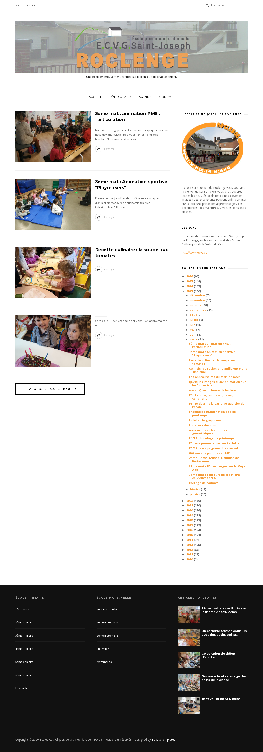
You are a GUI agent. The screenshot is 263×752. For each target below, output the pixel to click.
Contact (166, 96)
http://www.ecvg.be (194, 252)
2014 (190, 540)
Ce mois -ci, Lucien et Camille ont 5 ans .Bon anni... (218, 370)
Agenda (145, 96)
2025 (190, 281)
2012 (190, 550)
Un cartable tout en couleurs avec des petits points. (224, 633)
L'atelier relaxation (203, 425)
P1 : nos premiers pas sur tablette (214, 443)
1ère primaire (23, 609)
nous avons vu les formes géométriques (208, 431)
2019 (190, 515)
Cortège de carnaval (204, 483)
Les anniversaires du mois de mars (215, 377)
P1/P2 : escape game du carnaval (213, 448)
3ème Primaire (24, 635)
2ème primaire (24, 622)
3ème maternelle (107, 635)
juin (193, 325)
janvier (195, 494)
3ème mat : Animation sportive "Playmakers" (212, 353)
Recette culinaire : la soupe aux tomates (212, 362)
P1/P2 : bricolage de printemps (211, 438)
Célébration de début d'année (218, 655)
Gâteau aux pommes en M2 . (210, 453)
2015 (190, 535)
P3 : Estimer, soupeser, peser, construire (211, 396)
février (195, 489)
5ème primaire (24, 662)
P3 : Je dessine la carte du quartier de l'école (217, 405)
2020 (190, 510)
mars (194, 339)
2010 (190, 559)
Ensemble (21, 688)
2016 (190, 530)
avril (193, 334)
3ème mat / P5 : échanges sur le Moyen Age (218, 468)
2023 (190, 291)
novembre (198, 300)
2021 (190, 505)
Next (66, 389)
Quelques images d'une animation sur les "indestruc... (217, 383)
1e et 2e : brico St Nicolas (221, 699)
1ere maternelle (107, 609)
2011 (190, 554)
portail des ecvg (26, 5)
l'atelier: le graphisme (205, 420)
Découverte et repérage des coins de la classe (224, 678)
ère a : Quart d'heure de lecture (212, 390)
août (194, 315)
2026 (190, 276)
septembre (198, 310)
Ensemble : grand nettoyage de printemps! (212, 413)
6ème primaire (24, 675)
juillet (194, 320)
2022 (190, 501)
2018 (190, 520)
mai (193, 330)
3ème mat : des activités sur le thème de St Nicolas (224, 610)
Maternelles (104, 662)
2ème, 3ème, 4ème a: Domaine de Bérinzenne (214, 459)
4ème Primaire (24, 649)
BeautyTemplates (163, 740)
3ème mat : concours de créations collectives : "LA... (214, 476)
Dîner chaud (120, 96)
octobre (196, 305)
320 (52, 389)
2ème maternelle (107, 622)
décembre (198, 295)
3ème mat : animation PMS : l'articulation (210, 345)
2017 (190, 525)
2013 (190, 545)
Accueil (95, 96)
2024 (190, 286)
